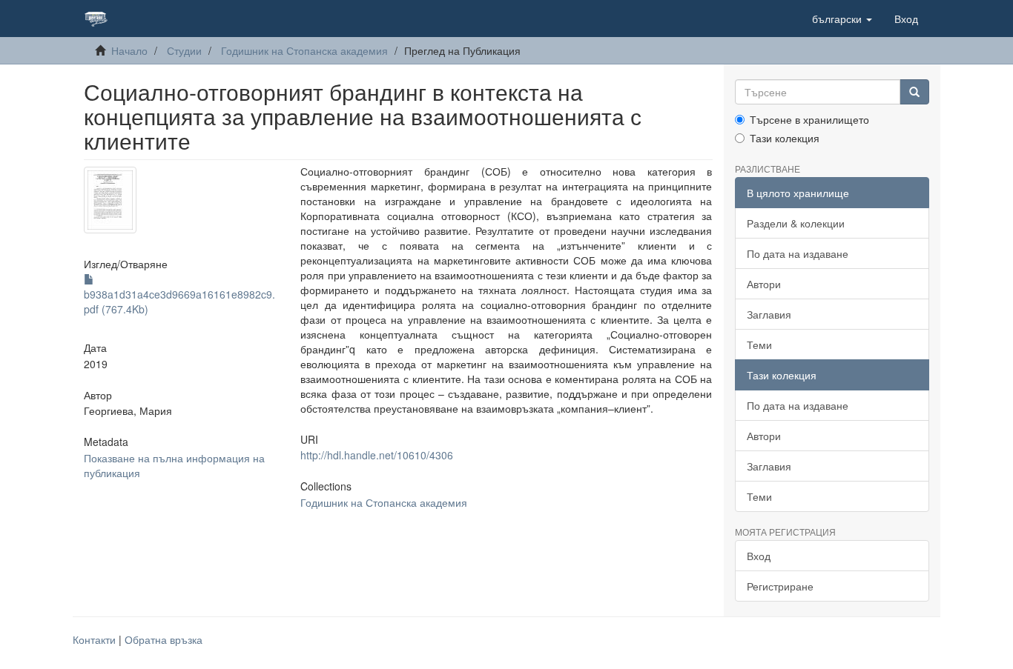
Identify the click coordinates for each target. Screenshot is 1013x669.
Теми (759, 344)
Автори (764, 283)
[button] (842, 18)
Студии (184, 50)
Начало (129, 50)
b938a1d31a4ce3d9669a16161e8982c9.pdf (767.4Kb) (179, 301)
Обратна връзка (163, 639)
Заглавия (769, 314)
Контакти (94, 639)
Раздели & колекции (796, 223)
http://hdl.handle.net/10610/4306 (376, 454)
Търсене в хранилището (809, 119)
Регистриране (780, 586)
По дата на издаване (797, 253)
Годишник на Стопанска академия (304, 50)
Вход (759, 555)
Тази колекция (784, 137)
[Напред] (914, 91)
